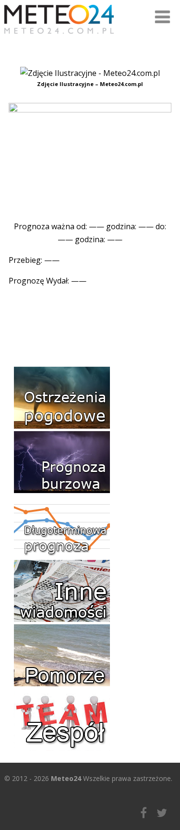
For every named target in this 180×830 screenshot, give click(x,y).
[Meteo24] (59, 35)
